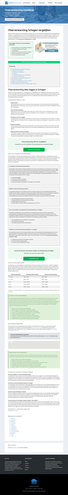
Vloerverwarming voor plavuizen (21, 305)
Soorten (33, 3)
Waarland (12, 421)
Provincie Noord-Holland (37, 327)
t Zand (12, 436)
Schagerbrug (13, 429)
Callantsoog (13, 420)
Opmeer (9, 330)
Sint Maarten (13, 423)
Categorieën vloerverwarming (17, 70)
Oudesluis (13, 418)
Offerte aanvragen (58, 3)
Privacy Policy (40, 488)
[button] (34, 62)
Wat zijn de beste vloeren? (17, 79)
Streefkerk (27, 463)
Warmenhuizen (14, 427)
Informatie (50, 3)
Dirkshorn (13, 424)
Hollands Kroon (16, 330)
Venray (26, 461)
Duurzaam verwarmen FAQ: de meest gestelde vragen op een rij (24, 83)
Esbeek (26, 469)
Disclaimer (35, 488)
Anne (16, 409)
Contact (27, 488)
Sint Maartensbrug (14, 430)
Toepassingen (42, 3)
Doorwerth (27, 467)
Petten (12, 434)
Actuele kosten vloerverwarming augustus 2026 (21, 78)
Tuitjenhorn (13, 426)
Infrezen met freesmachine (18, 76)
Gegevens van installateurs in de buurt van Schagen (22, 81)
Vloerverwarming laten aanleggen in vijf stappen (21, 69)
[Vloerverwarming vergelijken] (13, 3)
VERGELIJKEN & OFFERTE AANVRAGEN (14, 19)
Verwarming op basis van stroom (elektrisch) (21, 75)
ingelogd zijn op (14, 447)
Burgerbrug (13, 433)
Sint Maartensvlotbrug (15, 431)
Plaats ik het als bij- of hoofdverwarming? (20, 82)
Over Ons (30, 488)
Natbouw (15, 73)
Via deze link (47, 336)
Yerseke (26, 465)
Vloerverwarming (26, 3)
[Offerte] (47, 47)
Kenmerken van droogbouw (18, 72)
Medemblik (54, 329)
